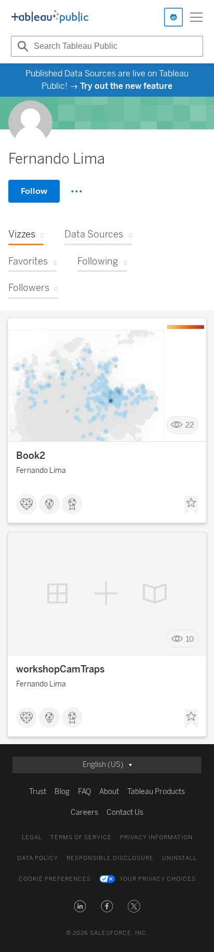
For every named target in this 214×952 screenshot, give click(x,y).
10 (190, 638)
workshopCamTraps (60, 669)
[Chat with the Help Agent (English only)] (173, 17)
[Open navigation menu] (196, 17)
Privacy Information (156, 837)
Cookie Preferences (55, 879)
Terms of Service (81, 837)
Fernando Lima (41, 470)
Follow (34, 191)
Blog (62, 791)
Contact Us (124, 812)
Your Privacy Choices (157, 879)
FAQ (84, 791)
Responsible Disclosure (110, 858)
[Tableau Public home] (49, 17)
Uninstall (179, 858)
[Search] (21, 46)
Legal (32, 837)
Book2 (30, 455)
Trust (37, 791)
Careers (84, 812)
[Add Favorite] (191, 505)
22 (189, 424)
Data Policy (37, 858)
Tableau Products (156, 791)
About (109, 791)
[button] (80, 906)
